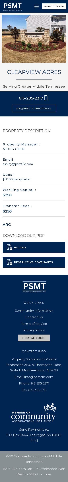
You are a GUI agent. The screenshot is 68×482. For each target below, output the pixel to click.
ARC (7, 224)
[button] (36, 6)
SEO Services (41, 474)
